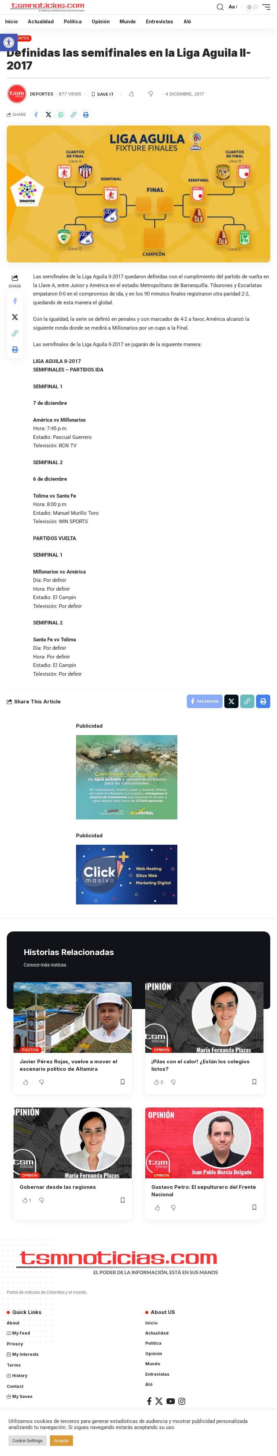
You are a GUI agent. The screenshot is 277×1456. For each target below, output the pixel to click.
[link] (9, 42)
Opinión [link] (161, 1049)
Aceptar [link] (61, 1440)
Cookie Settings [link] (27, 1440)
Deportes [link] (19, 38)
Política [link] (30, 1049)
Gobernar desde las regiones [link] (58, 1187)
